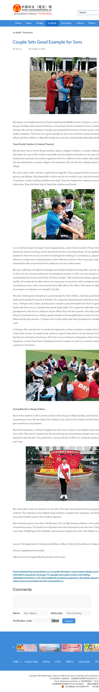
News (28, 23)
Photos (91, 23)
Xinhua (46, 662)
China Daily (84, 662)
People (39, 23)
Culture (80, 23)
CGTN (58, 662)
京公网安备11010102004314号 (77, 687)
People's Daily (31, 662)
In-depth (52, 23)
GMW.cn (70, 662)
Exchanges (66, 23)
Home (18, 23)
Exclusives (28, 33)
